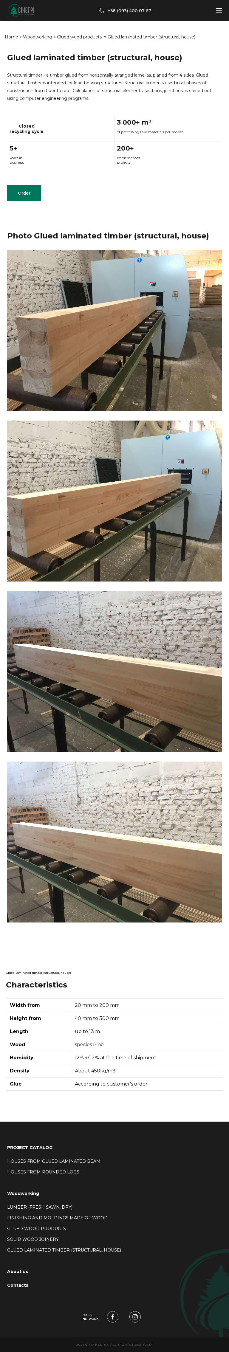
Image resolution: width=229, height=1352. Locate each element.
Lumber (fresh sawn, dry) (40, 1207)
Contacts (17, 1285)
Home (11, 37)
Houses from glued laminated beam (53, 1161)
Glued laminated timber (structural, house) (64, 1250)
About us (17, 1271)
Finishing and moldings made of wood (58, 1218)
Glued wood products (80, 37)
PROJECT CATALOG (29, 1147)
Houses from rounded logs (43, 1172)
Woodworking (37, 37)
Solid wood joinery (33, 1239)
